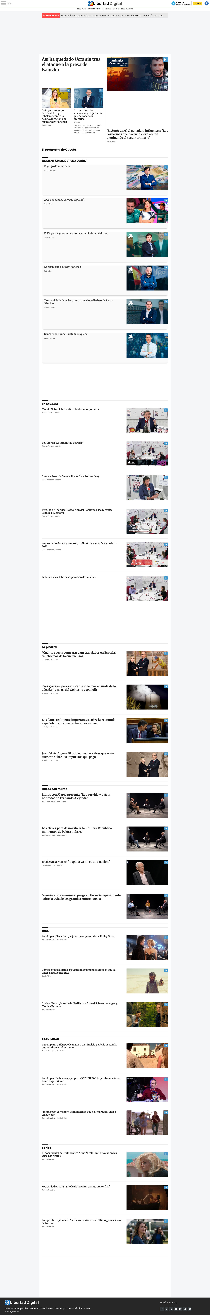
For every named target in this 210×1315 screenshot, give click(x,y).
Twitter (166, 1309)
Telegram (185, 1309)
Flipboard (180, 1309)
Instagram (171, 1309)
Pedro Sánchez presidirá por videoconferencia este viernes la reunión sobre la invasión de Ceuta (112, 15)
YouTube (176, 1309)
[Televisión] (105, 3)
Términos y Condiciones (41, 1308)
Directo (116, 9)
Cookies (58, 1308)
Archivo (108, 9)
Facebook (162, 1309)
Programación (127, 9)
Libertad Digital (82, 1302)
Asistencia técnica (73, 1308)
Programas (81, 9)
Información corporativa (16, 1308)
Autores (88, 1308)
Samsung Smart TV (95, 9)
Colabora (197, 3)
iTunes (189, 1309)
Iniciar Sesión (207, 3)
